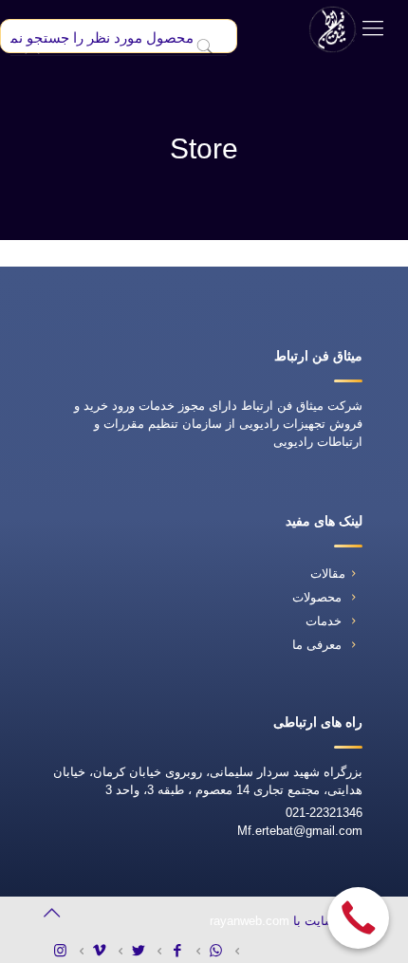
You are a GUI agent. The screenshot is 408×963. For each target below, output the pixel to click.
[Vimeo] (105, 950)
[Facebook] (183, 950)
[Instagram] (66, 950)
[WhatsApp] (222, 950)
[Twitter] (144, 950)
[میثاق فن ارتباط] (332, 28)
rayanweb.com (249, 921)
